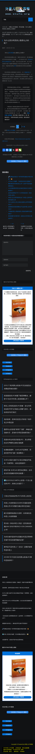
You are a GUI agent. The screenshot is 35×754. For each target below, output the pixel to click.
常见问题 (21, 27)
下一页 (23, 126)
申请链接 (22, 751)
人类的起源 (27, 34)
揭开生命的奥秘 (7, 749)
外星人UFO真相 (13, 27)
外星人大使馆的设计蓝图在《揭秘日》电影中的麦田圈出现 (17, 582)
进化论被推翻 (25, 748)
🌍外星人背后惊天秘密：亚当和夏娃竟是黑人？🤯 (15, 634)
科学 (15, 66)
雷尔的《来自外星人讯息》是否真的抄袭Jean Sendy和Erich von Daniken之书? (18, 526)
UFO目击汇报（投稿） (18, 749)
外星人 (21, 34)
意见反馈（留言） (8, 751)
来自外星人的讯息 (17, 294)
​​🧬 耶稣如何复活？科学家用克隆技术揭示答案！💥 (15, 629)
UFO (12, 32)
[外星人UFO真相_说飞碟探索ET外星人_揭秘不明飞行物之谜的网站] (17, 10)
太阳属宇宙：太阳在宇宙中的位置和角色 (12, 639)
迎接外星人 (28, 72)
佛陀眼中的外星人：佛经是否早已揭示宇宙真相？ (15, 623)
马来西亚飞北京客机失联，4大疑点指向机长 (27, 228)
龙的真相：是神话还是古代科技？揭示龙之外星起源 (15, 587)
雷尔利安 (11, 53)
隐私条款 (16, 751)
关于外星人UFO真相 (8, 748)
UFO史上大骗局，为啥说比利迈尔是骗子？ (20, 181)
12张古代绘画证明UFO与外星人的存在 (18, 496)
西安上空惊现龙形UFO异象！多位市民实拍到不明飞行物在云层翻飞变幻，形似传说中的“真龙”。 (17, 409)
